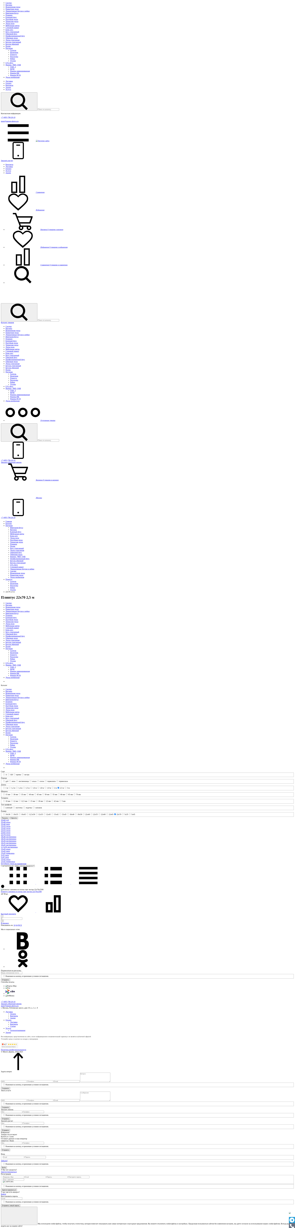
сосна (42, 781)
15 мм (8, 794)
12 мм (15, 801)
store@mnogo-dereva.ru (10, 121)
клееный (9, 808)
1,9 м (49, 788)
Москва (38, 498)
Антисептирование (17, 1030)
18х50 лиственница (8, 839)
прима (18, 775)
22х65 (111, 814)
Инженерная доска (13, 7)
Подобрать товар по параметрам (13, 864)
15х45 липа (5, 851)
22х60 (103, 814)
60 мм (62, 794)
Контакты (9, 85)
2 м (55, 788)
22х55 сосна (5, 831)
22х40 (87, 814)
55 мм (55, 794)
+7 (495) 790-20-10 (8, 117)
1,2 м (13, 788)
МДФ (12, 69)
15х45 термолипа (7, 853)
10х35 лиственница (8, 843)
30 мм (15, 794)
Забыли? (4, 1161)
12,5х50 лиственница (9, 847)
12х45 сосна (5, 828)
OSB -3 (13, 67)
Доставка (9, 81)
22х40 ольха (5, 822)
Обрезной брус (11, 34)
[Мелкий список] (88, 884)
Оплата (8, 83)
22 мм (48, 801)
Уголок (13, 61)
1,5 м (28, 788)
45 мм (39, 794)
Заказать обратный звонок (11, 1004)
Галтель (13, 50)
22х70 (119, 814)
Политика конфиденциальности (13, 1050)
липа (14, 781)
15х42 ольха (5, 859)
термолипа (51, 781)
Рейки (12, 59)
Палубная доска (12, 19)
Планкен (9, 15)
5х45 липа (5, 857)
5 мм (63, 801)
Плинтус (13, 55)
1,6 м (35, 788)
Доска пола (10, 23)
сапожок (38, 808)
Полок (8, 46)
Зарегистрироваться (9, 1172)
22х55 (95, 814)
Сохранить (5, 1088)
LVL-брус (9, 63)
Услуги (8, 89)
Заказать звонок (11, 462)
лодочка (29, 808)
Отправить (5, 980)
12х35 (40, 814)
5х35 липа (5, 855)
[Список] (53, 884)
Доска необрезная (12, 77)
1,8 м (42, 788)
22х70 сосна (5, 835)
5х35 (126, 814)
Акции (8, 87)
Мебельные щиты (12, 26)
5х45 (133, 814)
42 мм (56, 801)
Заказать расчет (7, 161)
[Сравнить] (53, 912)
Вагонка (9, 5)
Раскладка (14, 57)
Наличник (14, 52)
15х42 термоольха (8, 862)
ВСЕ (20, 925)
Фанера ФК (14, 73)
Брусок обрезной (12, 44)
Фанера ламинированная (20, 71)
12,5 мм (24, 801)
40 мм (31, 794)
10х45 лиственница (8, 845)
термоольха (63, 781)
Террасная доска (12, 21)
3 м (68, 788)
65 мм (70, 794)
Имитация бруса (12, 13)
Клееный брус (11, 17)
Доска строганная (12, 40)
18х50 (80, 814)
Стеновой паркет (12, 28)
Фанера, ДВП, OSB (13, 65)
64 (17, 925)
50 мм (47, 794)
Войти (4, 1167)
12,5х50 (32, 814)
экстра (26, 775)
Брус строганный (12, 32)
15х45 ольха (5, 849)
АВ (11, 775)
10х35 (15, 814)
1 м (7, 788)
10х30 (8, 814)
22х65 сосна (5, 833)
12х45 (48, 814)
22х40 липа (5, 824)
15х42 (56, 814)
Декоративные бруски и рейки (18, 11)
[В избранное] (18, 912)
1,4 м (20, 788)
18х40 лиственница (8, 837)
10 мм (8, 801)
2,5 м (62, 788)
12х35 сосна (5, 826)
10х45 (23, 814)
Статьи (13, 1026)
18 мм (40, 801)
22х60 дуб (5, 820)
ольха (34, 781)
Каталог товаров (7, 322)
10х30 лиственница (8, 841)
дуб (7, 781)
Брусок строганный (13, 42)
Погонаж (9, 48)
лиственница (24, 781)
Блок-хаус (9, 30)
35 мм (23, 794)
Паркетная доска (12, 9)
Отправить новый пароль (10, 1205)
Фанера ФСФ (15, 75)
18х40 (72, 814)
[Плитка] (18, 884)
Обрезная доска (12, 38)
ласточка (19, 808)
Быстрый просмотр (8, 914)
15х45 (64, 814)
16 (14, 925)
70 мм (78, 794)
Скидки (9, 3)
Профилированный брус (15, 36)
